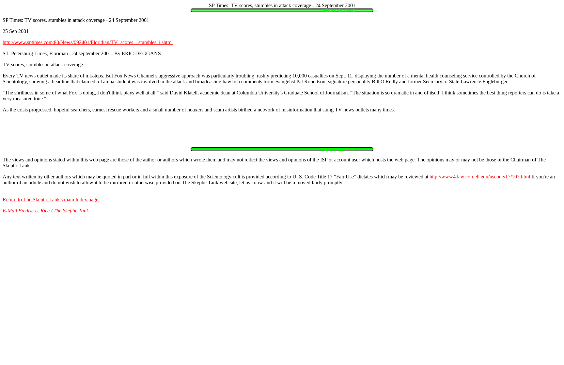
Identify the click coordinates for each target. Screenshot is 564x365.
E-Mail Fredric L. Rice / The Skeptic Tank (46, 210)
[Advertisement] (282, 132)
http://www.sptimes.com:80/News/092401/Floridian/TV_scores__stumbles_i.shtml (88, 42)
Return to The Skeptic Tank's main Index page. (51, 199)
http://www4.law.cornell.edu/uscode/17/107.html (480, 176)
